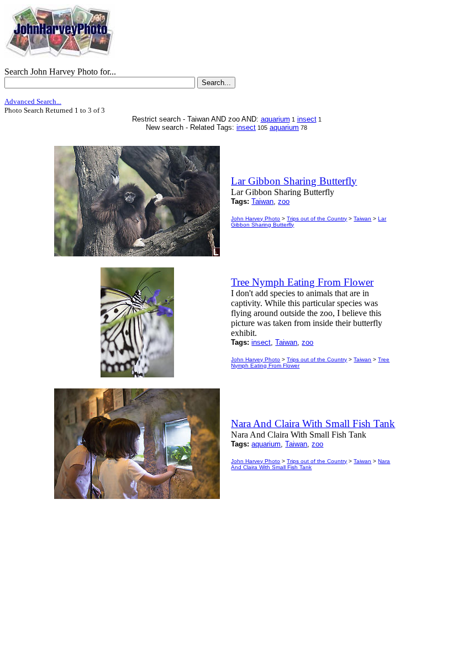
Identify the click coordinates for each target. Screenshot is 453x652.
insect (307, 119)
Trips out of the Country (317, 218)
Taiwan (262, 201)
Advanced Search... (32, 101)
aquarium (275, 119)
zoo (283, 201)
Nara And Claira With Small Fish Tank (310, 464)
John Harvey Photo (255, 218)
